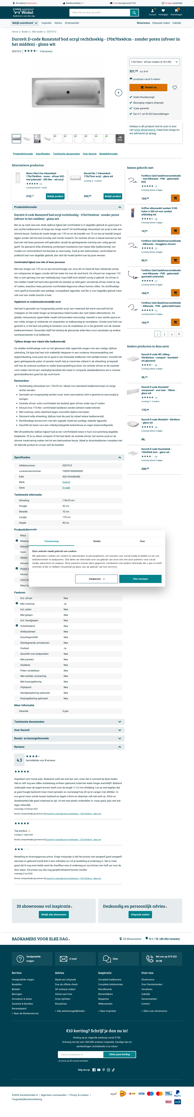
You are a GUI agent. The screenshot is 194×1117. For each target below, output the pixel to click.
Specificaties (43, 154)
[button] (175, 87)
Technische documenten (66, 154)
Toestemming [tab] (51, 541)
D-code (66, 488)
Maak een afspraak (65, 979)
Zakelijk (176, 23)
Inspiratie (47, 23)
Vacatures (146, 989)
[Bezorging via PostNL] (123, 1093)
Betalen (16, 989)
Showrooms (143, 23)
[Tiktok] (113, 1070)
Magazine (103, 999)
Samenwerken (149, 999)
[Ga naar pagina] (179, 334)
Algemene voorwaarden (54, 1095)
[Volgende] (118, 92)
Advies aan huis (63, 994)
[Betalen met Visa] (141, 1093)
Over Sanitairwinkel (151, 984)
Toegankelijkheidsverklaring (27, 1099)
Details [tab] (97, 541)
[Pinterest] (103, 1070)
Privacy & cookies (79, 1095)
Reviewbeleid (19, 1008)
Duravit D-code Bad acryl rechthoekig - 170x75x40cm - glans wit (73, 813)
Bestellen (17, 984)
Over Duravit (89, 154)
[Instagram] (108, 1070)
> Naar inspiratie (107, 1011)
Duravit (66, 482)
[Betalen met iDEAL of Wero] (132, 1093)
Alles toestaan (140, 579)
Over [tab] (142, 541)
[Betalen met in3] (177, 1101)
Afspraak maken (161, 23)
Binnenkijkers (105, 994)
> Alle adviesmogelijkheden (70, 1011)
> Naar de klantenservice (25, 1013)
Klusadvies (61, 1004)
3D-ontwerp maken (65, 989)
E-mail (73, 959)
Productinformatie (23, 154)
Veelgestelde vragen (33, 959)
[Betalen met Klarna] (168, 1102)
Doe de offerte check (66, 984)
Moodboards (105, 989)
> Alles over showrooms (154, 1011)
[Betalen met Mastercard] (159, 1093)
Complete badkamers (109, 979)
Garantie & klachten (22, 1004)
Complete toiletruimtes (110, 984)
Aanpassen (95, 579)
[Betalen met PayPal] (177, 1093)
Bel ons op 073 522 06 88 (166, 959)
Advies (58, 23)
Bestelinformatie (108, 154)
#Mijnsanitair (105, 1004)
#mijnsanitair (72, 23)
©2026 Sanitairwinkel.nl (25, 1095)
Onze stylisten (62, 999)
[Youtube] (99, 1070)
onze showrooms (144, 130)
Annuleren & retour (22, 999)
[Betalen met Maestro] (150, 1093)
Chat (115, 959)
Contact (145, 1004)
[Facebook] (94, 1070)
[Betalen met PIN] (168, 1093)
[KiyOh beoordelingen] (114, 1093)
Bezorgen (17, 994)
